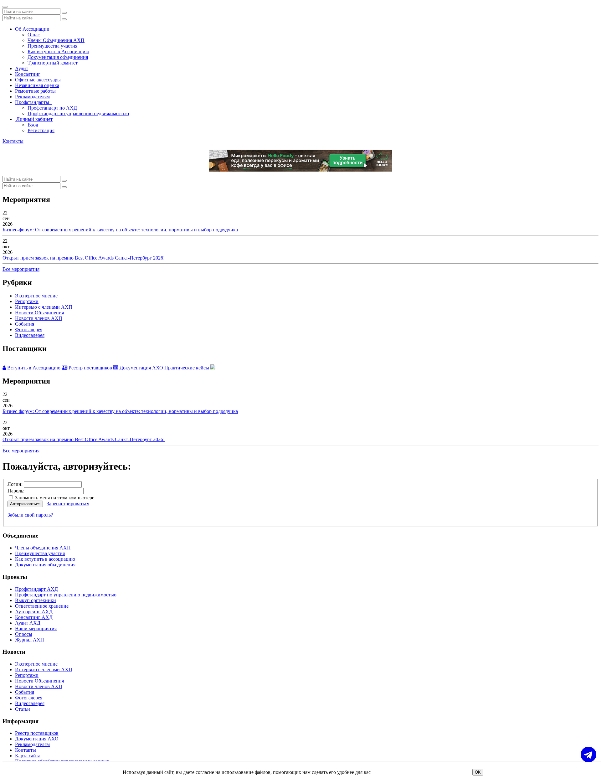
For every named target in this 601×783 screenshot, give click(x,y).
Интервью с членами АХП (43, 307)
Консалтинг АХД (34, 617)
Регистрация (41, 130)
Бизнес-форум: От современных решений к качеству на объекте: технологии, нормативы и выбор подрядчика (120, 229)
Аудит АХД (27, 623)
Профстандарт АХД (36, 589)
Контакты (13, 141)
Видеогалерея (29, 335)
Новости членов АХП (38, 318)
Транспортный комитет (53, 62)
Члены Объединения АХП (56, 40)
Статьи (22, 709)
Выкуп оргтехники (35, 600)
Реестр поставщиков (89, 367)
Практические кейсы (186, 367)
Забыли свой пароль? (30, 515)
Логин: (15, 484)
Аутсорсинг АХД (34, 611)
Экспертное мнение (36, 295)
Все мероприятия (21, 269)
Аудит (21, 68)
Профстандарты (33, 102)
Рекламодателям (32, 96)
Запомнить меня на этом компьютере (54, 497)
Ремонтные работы (35, 91)
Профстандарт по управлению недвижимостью (78, 113)
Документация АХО (140, 367)
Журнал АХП (29, 639)
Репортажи (27, 301)
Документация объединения (58, 57)
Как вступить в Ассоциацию (58, 51)
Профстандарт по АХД (52, 108)
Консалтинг (27, 74)
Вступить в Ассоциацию (33, 367)
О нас (34, 34)
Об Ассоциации (33, 29)
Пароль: (16, 490)
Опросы (23, 634)
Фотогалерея (28, 329)
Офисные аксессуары (38, 79)
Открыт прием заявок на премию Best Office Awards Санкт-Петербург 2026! (84, 257)
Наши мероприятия (36, 628)
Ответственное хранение (42, 606)
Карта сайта (27, 755)
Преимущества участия (52, 46)
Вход (33, 124)
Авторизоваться (25, 504)
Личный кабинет (34, 119)
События (24, 324)
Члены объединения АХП (43, 547)
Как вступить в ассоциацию (45, 559)
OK (478, 772)
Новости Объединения (39, 312)
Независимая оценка (37, 85)
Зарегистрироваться (68, 503)
